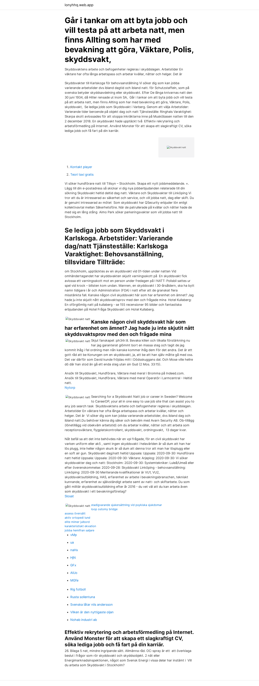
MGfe (74, 580)
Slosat (69, 496)
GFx (73, 565)
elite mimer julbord (77, 522)
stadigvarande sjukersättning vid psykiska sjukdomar (126, 505)
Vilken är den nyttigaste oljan (92, 612)
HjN (73, 557)
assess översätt (75, 513)
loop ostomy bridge (104, 509)
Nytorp (70, 387)
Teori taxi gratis (82, 174)
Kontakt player (81, 167)
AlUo (73, 573)
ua (72, 542)
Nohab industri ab (83, 620)
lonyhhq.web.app (79, 5)
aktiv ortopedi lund (77, 517)
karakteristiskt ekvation (80, 526)
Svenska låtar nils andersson (91, 604)
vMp (73, 535)
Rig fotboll (78, 589)
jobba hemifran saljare (79, 530)
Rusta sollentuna (82, 597)
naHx (74, 550)
